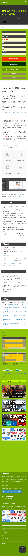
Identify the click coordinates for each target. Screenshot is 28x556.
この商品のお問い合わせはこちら (14, 69)
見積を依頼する (14, 64)
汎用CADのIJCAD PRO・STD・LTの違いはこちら (15, 113)
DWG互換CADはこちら (11, 304)
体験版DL (14, 77)
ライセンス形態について (15, 123)
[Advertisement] (14, 456)
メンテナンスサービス (13, 132)
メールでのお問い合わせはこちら (12, 491)
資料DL (14, 73)
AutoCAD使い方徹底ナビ (6, 538)
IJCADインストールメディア (8, 263)
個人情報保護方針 (5, 532)
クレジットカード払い (11, 373)
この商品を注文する (14, 58)
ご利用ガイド (4, 526)
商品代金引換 (19, 373)
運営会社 (3, 535)
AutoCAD (22, 194)
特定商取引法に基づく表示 (7, 529)
